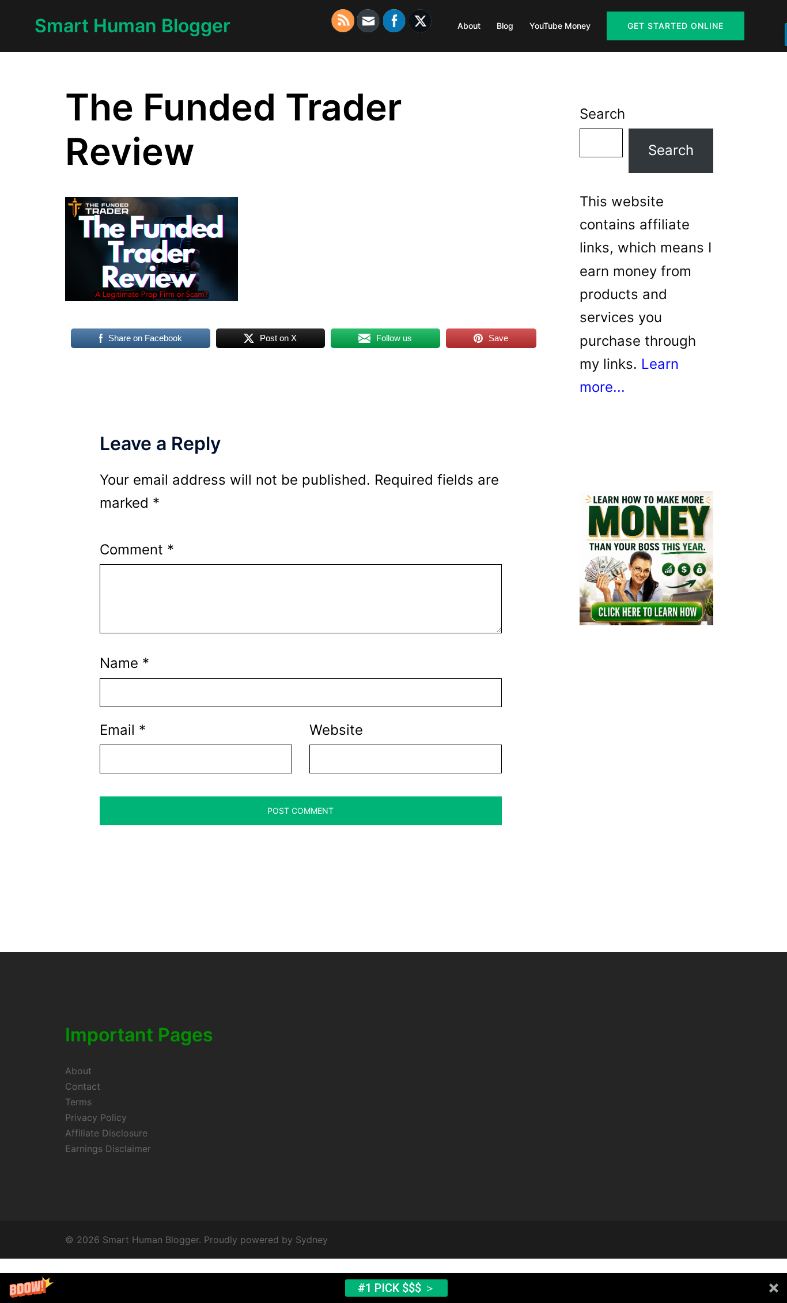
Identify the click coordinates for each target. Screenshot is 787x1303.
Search (602, 113)
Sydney (312, 1239)
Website (336, 730)
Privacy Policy (96, 1117)
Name (124, 663)
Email (123, 730)
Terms (78, 1102)
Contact (82, 1086)
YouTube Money (560, 26)
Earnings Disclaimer (108, 1148)
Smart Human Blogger (132, 25)
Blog (505, 26)
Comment (137, 549)
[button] (393, 1288)
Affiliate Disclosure (106, 1133)
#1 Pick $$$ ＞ (397, 1288)
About (468, 26)
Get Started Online (675, 26)
